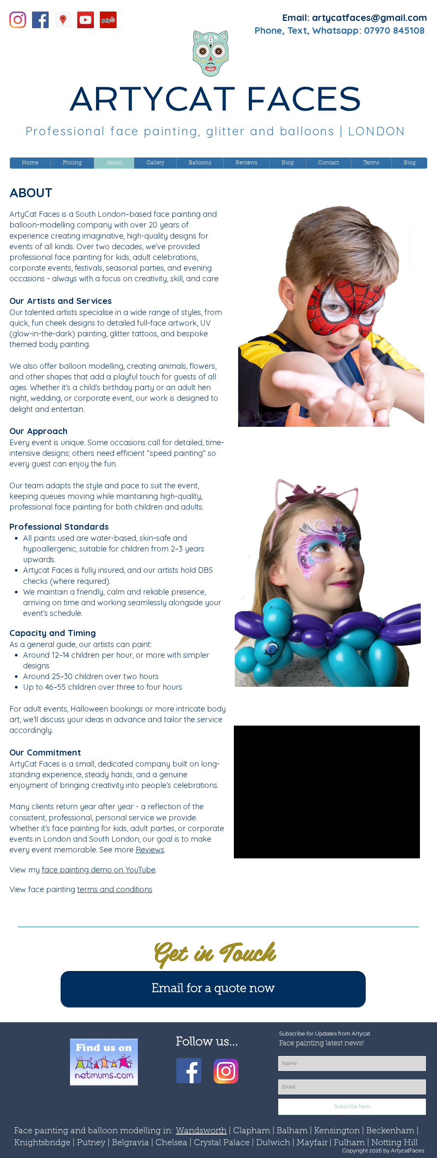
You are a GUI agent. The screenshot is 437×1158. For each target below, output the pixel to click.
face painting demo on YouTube (98, 870)
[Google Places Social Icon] (63, 20)
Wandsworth (201, 1131)
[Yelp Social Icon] (108, 20)
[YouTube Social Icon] (85, 20)
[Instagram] (17, 20)
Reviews (150, 850)
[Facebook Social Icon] (40, 20)
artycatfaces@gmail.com (369, 17)
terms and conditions (114, 889)
